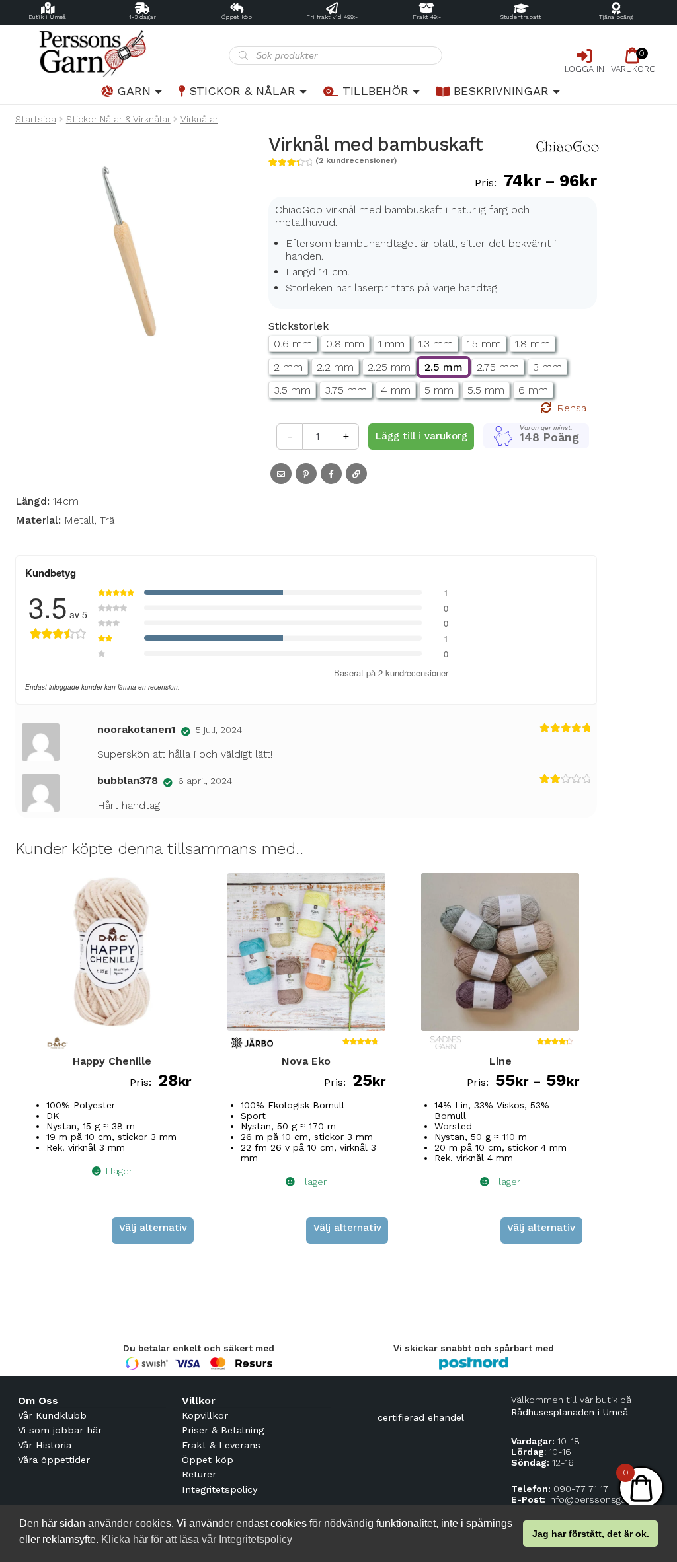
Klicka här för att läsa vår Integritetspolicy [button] (196, 1539)
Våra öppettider (54, 1459)
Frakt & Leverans (221, 1445)
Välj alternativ (153, 1228)
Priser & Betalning (223, 1430)
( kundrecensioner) (356, 160)
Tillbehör (375, 91)
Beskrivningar (501, 91)
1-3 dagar (142, 17)
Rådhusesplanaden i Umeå (569, 1412)
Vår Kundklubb (52, 1415)
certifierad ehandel (421, 1417)
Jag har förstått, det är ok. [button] (590, 1533)
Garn (134, 91)
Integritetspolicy (219, 1489)
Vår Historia (44, 1445)
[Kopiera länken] (356, 473)
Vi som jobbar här (60, 1430)
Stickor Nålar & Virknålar (118, 119)
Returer (199, 1474)
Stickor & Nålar (242, 91)
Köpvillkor (205, 1415)
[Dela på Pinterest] (306, 473)
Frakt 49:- (427, 17)
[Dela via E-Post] (281, 473)
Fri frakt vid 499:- (332, 17)
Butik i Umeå (47, 17)
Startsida (35, 119)
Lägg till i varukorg (421, 436)
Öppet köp (236, 17)
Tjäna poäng (616, 17)
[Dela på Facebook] (331, 473)
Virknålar (199, 119)
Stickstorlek (298, 326)
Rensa (571, 408)
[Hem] (122, 53)
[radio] (292, 344)
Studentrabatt (520, 17)
